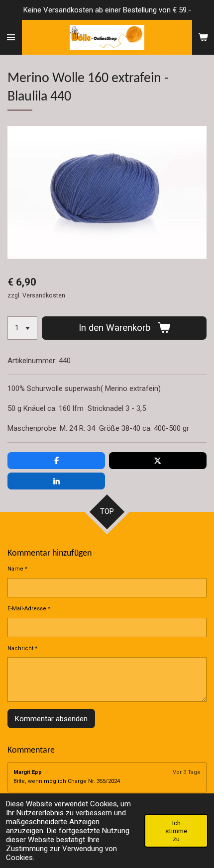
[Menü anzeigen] (11, 37)
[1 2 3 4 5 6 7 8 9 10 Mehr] (22, 328)
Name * (17, 569)
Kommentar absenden (51, 718)
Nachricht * (22, 648)
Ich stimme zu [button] (176, 831)
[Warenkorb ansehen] (203, 37)
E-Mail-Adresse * (28, 608)
